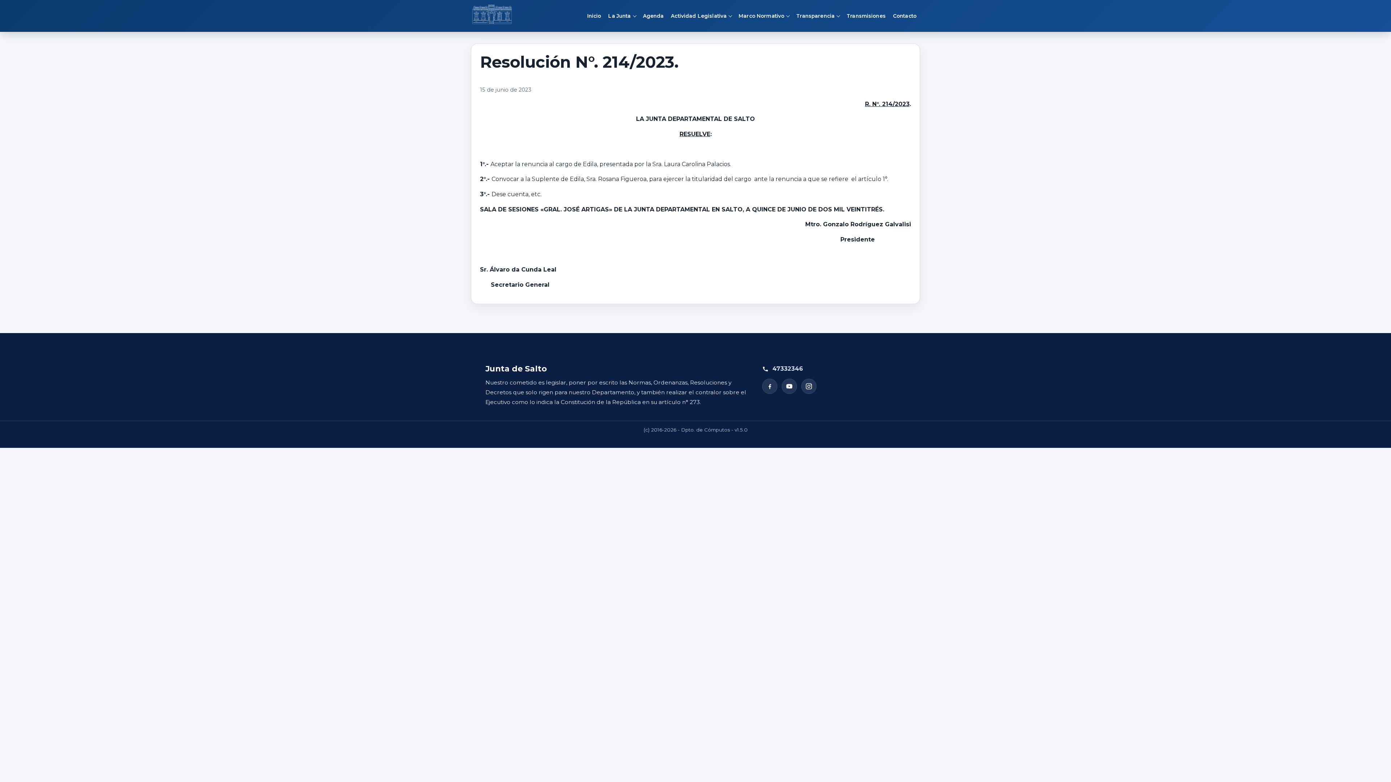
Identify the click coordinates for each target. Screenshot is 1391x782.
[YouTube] (789, 386)
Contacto (904, 16)
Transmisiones (866, 16)
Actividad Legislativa (699, 16)
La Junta (619, 16)
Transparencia (815, 16)
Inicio (594, 16)
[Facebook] (769, 386)
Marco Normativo (761, 16)
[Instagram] (808, 386)
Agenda (653, 16)
